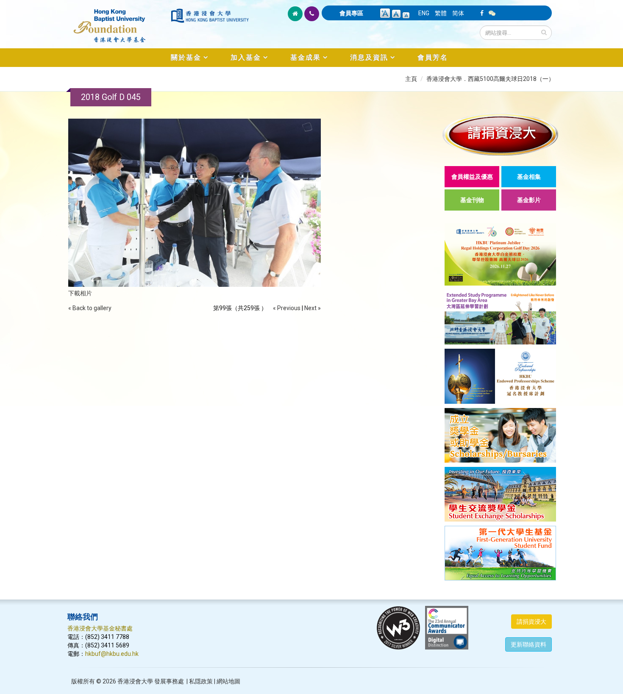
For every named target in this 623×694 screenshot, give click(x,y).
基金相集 (529, 176)
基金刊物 (472, 200)
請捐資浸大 (531, 621)
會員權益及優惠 (472, 176)
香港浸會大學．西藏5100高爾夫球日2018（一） (490, 78)
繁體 (441, 13)
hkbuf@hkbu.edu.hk (112, 653)
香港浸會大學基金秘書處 (100, 628)
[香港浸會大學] (210, 15)
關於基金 (186, 57)
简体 (458, 13)
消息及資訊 (369, 57)
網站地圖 (228, 681)
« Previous (286, 308)
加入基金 (246, 57)
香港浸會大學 (135, 681)
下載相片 (80, 293)
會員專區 (351, 13)
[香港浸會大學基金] (118, 21)
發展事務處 (169, 681)
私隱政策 (201, 681)
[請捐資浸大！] (500, 134)
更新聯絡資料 (528, 644)
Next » (312, 308)
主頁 (411, 78)
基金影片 (529, 200)
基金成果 (305, 57)
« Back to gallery (89, 308)
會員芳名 (432, 57)
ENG (423, 13)
